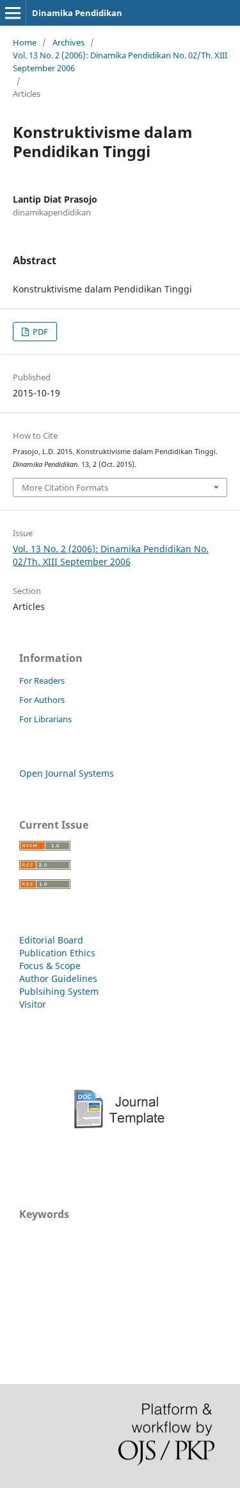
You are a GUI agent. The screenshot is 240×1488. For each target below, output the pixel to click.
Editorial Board (51, 940)
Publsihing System (59, 991)
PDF (39, 331)
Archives (68, 42)
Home (24, 42)
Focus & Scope (50, 966)
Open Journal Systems (66, 773)
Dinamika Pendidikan (77, 13)
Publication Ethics (57, 953)
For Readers (42, 680)
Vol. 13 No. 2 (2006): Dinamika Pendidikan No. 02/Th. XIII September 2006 (120, 61)
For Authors (42, 700)
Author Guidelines (58, 978)
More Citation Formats (65, 487)
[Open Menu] (13, 13)
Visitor (32, 1004)
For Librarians (45, 719)
